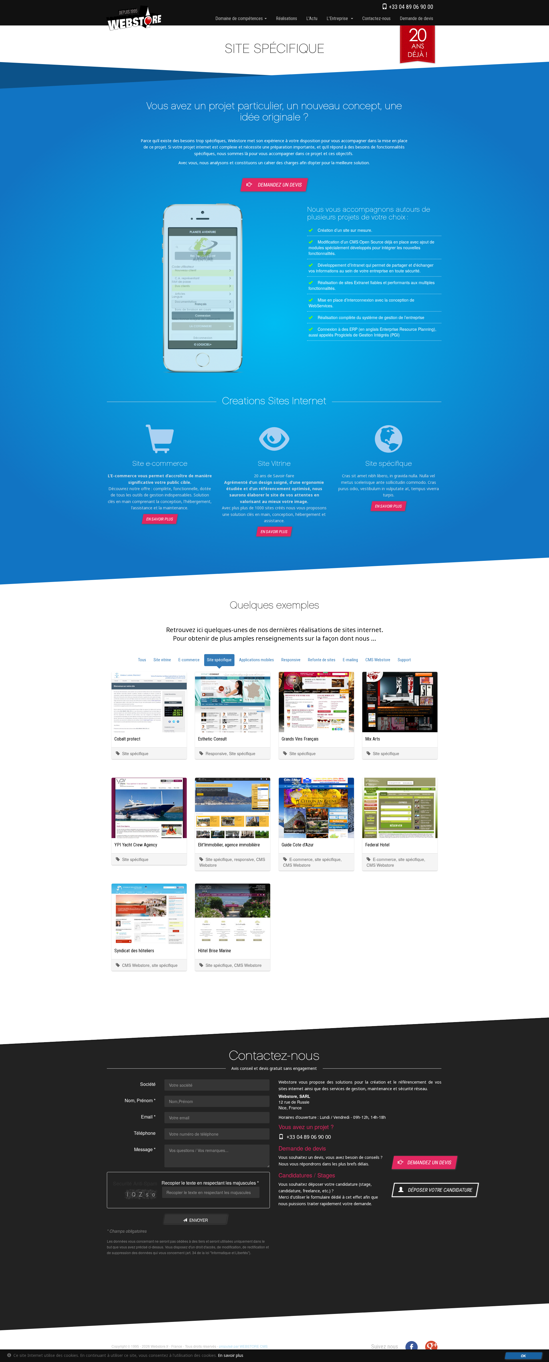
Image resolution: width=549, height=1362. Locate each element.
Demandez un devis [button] (279, 184)
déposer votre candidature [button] (438, 1190)
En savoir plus (160, 518)
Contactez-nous (376, 18)
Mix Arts (372, 739)
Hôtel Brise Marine (214, 950)
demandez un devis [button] (427, 1162)
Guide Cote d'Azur (298, 845)
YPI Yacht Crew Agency (135, 845)
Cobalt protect (127, 739)
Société (148, 1084)
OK (523, 1355)
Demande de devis (416, 18)
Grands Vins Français (300, 739)
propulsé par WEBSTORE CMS (243, 1346)
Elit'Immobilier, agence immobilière (229, 845)
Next (303, 294)
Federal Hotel (377, 845)
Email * (148, 1116)
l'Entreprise (338, 18)
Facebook (411, 1347)
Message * (145, 1149)
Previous (103, 294)
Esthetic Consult (212, 739)
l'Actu (311, 18)
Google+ (431, 1347)
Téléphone (145, 1133)
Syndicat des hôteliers (134, 950)
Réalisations (286, 18)
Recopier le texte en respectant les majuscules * (210, 1182)
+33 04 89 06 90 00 (410, 6)
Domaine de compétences (239, 18)
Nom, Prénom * (140, 1100)
